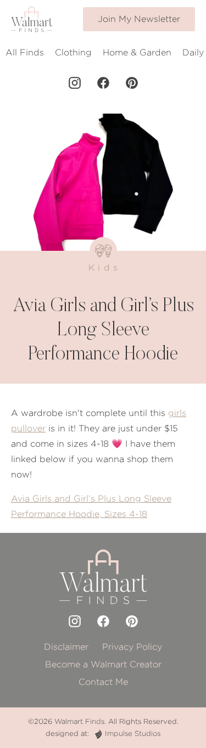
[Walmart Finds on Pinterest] (131, 83)
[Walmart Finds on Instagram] (74, 83)
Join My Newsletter (139, 19)
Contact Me (103, 682)
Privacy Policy (132, 647)
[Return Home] (31, 19)
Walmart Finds (79, 721)
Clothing (73, 52)
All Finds (24, 52)
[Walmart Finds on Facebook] (103, 83)
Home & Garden (137, 52)
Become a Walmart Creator (103, 664)
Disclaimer (66, 647)
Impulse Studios (132, 733)
